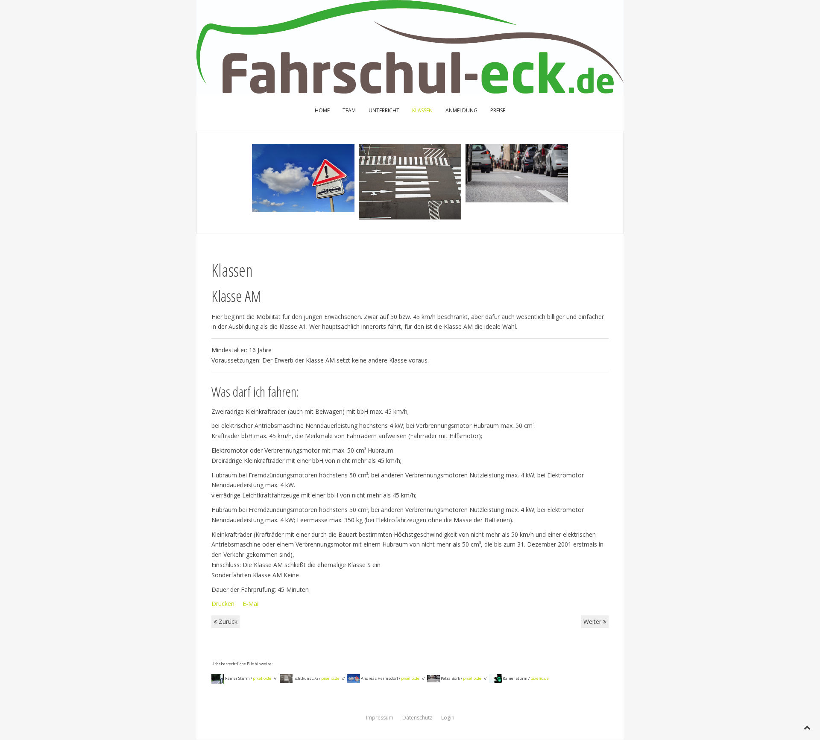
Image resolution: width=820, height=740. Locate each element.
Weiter (593, 621)
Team (349, 110)
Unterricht (384, 110)
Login (447, 717)
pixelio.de (262, 678)
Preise (497, 110)
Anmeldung (461, 110)
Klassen (422, 110)
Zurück (227, 621)
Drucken (223, 604)
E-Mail (251, 604)
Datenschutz (417, 717)
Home (322, 110)
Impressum (379, 717)
